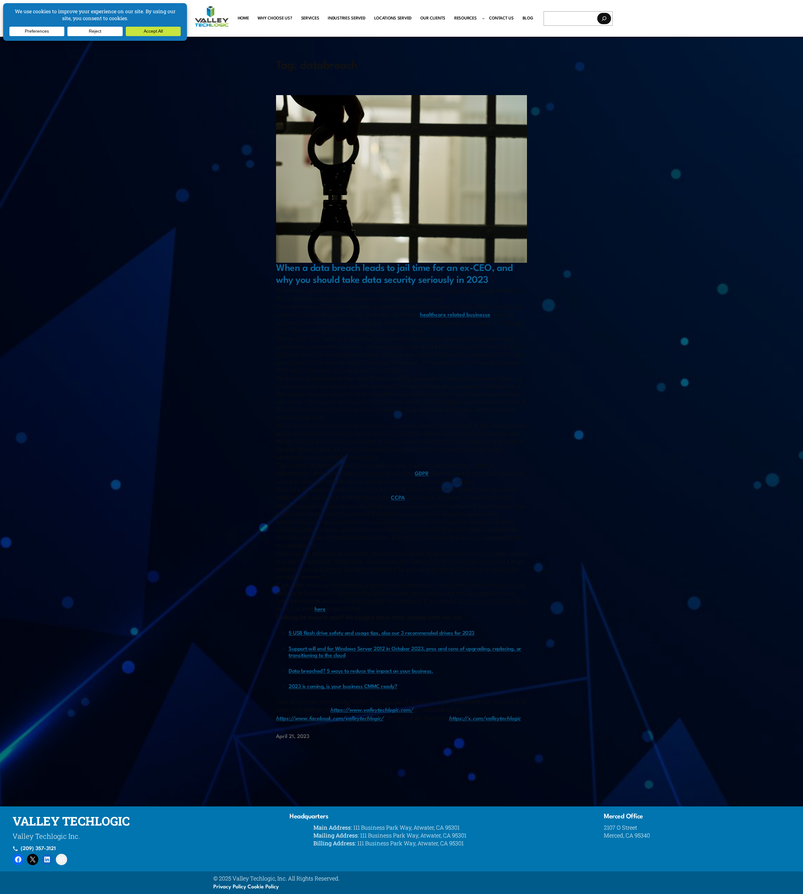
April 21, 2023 (292, 736)
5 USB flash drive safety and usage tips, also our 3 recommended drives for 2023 (382, 633)
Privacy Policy (229, 887)
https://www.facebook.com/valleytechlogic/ (330, 718)
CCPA (398, 498)
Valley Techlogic (71, 821)
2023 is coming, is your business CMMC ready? (343, 686)
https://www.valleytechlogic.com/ (371, 710)
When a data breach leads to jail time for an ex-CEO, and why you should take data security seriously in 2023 (394, 274)
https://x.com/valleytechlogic (485, 718)
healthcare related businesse (455, 315)
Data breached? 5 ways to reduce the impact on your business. (361, 671)
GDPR (421, 474)
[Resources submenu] (483, 18)
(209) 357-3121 (38, 848)
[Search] (604, 18)
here (320, 609)
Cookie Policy (263, 887)
